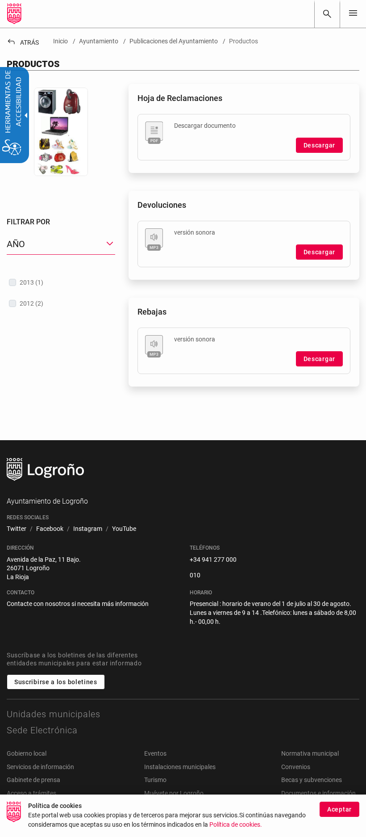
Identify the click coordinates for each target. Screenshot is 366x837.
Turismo (155, 779)
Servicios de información (40, 766)
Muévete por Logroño (174, 793)
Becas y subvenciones (311, 779)
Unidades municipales (53, 714)
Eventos (155, 753)
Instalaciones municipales (180, 766)
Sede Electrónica (42, 730)
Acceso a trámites (31, 793)
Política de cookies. (235, 825)
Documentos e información (318, 793)
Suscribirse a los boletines (55, 682)
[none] (353, 13)
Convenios (295, 766)
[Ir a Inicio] (14, 14)
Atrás (23, 42)
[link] (327, 14)
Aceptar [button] (339, 809)
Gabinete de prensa (33, 779)
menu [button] (353, 13)
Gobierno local (26, 753)
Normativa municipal (310, 753)
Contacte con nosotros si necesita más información (78, 603)
